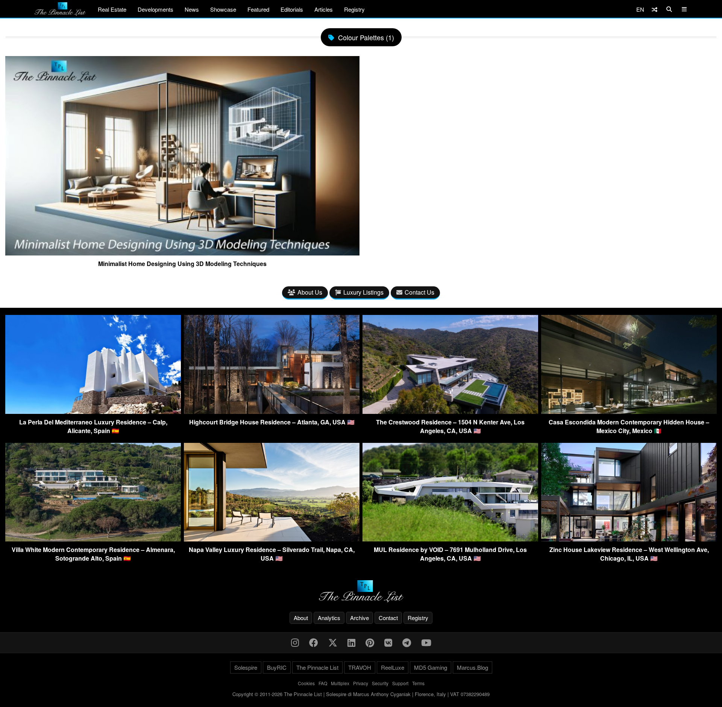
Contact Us (419, 292)
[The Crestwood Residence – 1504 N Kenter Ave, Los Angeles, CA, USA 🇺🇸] (450, 411)
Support (400, 683)
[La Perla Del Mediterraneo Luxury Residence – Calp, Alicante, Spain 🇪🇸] (93, 411)
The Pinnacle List (317, 667)
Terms (418, 683)
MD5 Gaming (430, 667)
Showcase (223, 9)
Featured (258, 9)
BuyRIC (277, 667)
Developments (155, 9)
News (192, 9)
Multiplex (340, 683)
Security (380, 683)
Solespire (245, 667)
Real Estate (112, 9)
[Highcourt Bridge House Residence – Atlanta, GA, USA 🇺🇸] (271, 411)
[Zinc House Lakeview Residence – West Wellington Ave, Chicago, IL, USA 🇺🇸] (629, 539)
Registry (354, 9)
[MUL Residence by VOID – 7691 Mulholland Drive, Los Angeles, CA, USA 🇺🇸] (450, 539)
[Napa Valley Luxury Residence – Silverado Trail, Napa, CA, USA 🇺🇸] (271, 539)
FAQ (323, 683)
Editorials (292, 9)
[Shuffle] (654, 9)
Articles (323, 9)
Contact (388, 618)
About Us (309, 292)
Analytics (329, 618)
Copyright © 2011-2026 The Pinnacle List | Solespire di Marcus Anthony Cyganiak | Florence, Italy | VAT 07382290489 (361, 694)
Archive (359, 618)
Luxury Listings (363, 292)
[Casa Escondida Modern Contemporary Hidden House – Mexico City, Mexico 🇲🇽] (629, 411)
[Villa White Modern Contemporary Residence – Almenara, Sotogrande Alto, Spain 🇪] (93, 539)
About (301, 618)
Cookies (306, 683)
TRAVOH (359, 667)
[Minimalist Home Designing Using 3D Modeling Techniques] (182, 252)
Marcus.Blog (472, 667)
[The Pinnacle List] (361, 591)
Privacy (360, 683)
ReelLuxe (392, 667)
